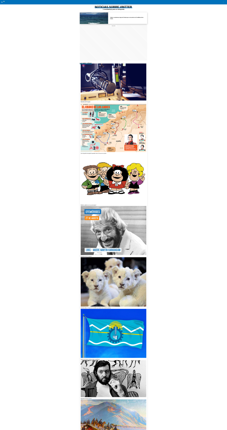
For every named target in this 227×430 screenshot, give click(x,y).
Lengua (117, 3)
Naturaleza (80, 3)
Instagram (211, 2)
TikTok (216, 2)
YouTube (221, 2)
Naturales (111, 3)
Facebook (213, 2)
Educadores (99, 3)
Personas (92, 3)
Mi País (68, 3)
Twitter (219, 2)
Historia (86, 3)
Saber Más (73, 3)
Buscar (225, 2)
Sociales (105, 3)
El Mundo (63, 3)
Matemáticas (123, 3)
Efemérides (130, 3)
